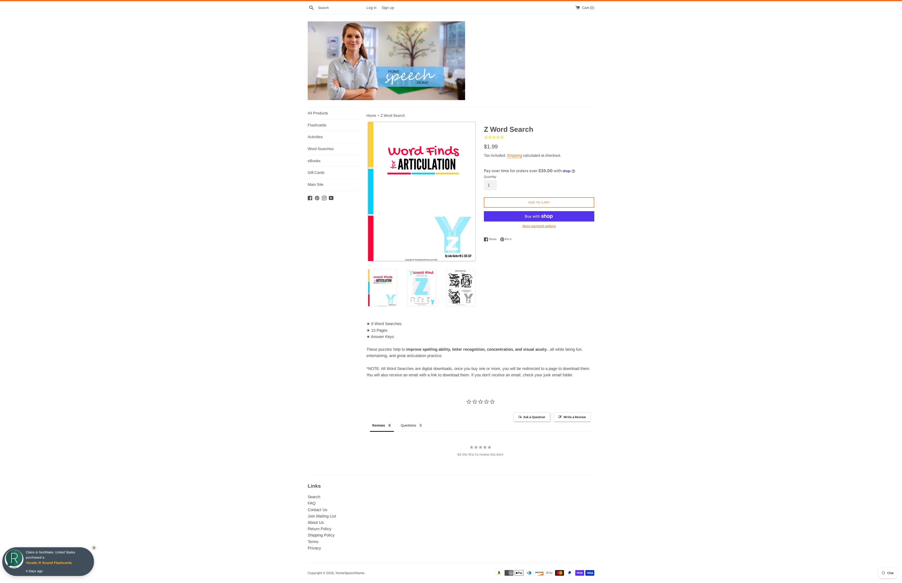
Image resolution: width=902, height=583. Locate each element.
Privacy (314, 548)
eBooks (314, 161)
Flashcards (317, 125)
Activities (315, 137)
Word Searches (321, 149)
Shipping (514, 155)
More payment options (539, 226)
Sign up (388, 8)
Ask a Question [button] (534, 417)
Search (314, 497)
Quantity (490, 177)
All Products (318, 113)
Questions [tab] (408, 425)
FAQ (311, 503)
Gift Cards (316, 173)
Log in (371, 8)
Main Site (315, 185)
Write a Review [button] (575, 417)
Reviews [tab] (378, 425)
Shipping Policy (321, 535)
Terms (313, 542)
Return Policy (319, 529)
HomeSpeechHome (350, 573)
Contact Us (317, 510)
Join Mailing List (322, 516)
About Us (316, 522)
